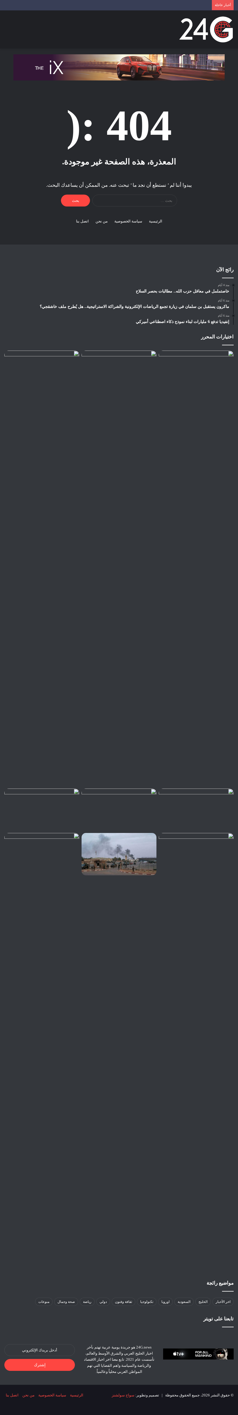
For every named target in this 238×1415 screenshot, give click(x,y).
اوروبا (165, 1302)
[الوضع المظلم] (27, 31)
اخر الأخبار (223, 1302)
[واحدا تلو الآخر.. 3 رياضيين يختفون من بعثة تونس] (41, 372)
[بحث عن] (17, 31)
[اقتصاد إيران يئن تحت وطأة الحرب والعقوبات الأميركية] (119, 372)
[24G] (206, 29)
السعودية (184, 1302)
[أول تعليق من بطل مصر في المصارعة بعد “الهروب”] (41, 810)
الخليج (203, 1302)
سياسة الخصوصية (128, 221)
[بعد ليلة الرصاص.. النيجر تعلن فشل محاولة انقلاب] (119, 854)
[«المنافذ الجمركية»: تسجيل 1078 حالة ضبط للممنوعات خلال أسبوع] (41, 1051)
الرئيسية (155, 221)
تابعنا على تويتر (218, 1318)
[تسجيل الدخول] (38, 31)
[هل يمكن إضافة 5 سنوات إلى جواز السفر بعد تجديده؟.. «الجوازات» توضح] (196, 568)
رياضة (87, 1302)
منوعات (43, 1302)
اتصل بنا (82, 221)
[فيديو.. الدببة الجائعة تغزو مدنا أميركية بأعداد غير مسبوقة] (196, 810)
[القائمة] (7, 31)
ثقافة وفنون (123, 1302)
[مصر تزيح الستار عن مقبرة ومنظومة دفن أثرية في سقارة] (196, 854)
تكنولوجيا (146, 1302)
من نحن (101, 221)
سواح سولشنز (123, 1395)
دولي (103, 1302)
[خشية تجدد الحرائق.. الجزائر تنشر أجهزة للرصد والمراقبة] (119, 810)
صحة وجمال (66, 1302)
